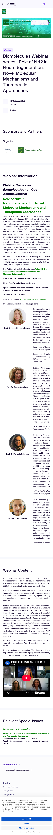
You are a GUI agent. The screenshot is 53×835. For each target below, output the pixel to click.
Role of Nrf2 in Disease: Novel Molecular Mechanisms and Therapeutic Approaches (25, 271)
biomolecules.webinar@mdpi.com (33, 299)
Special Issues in (16, 729)
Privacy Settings (8, 795)
